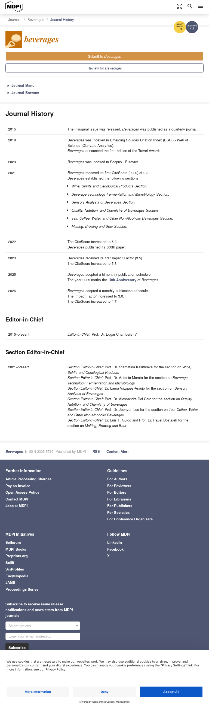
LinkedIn (114, 542)
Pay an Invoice (17, 485)
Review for (104, 68)
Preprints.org (16, 555)
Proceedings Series (21, 589)
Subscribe (17, 647)
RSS (96, 451)
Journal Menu (21, 85)
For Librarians (119, 499)
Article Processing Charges (28, 478)
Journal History (62, 19)
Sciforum (13, 542)
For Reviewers (119, 485)
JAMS (10, 582)
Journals (14, 19)
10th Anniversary (122, 279)
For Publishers (119, 505)
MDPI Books (15, 549)
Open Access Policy (22, 492)
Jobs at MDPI (16, 505)
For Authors (117, 478)
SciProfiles (14, 569)
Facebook (115, 549)
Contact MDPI (16, 499)
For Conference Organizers (130, 518)
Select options (19, 625)
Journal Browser (23, 92)
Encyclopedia (16, 575)
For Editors (116, 492)
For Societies (118, 512)
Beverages (35, 19)
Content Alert (117, 451)
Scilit (9, 562)
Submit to (104, 56)
